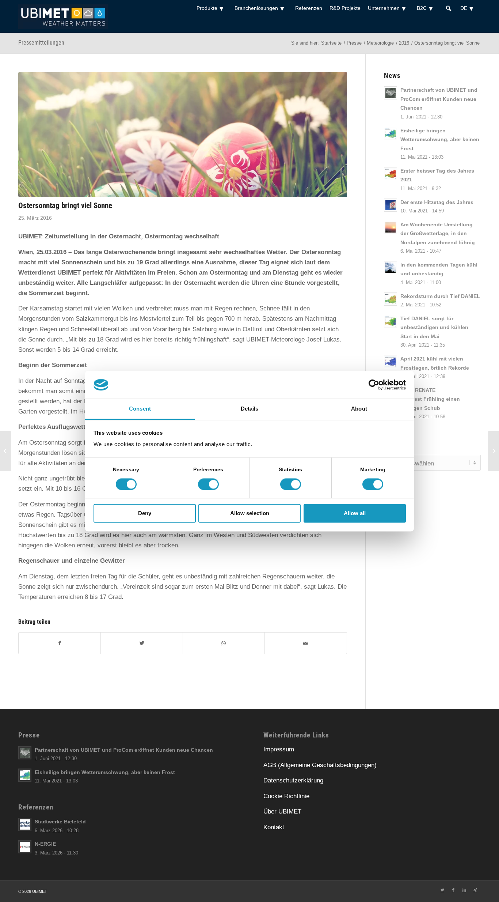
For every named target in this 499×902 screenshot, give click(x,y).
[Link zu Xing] (475, 889)
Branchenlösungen (256, 8)
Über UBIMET (282, 811)
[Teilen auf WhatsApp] (223, 643)
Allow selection (249, 513)
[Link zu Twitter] (442, 889)
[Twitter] (141, 643)
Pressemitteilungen (41, 42)
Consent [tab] (140, 409)
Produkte (207, 8)
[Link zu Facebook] (453, 889)
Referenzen (308, 8)
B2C (422, 8)
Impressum (278, 749)
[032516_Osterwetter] (182, 134)
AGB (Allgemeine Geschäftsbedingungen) (320, 765)
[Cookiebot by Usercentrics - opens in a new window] (374, 384)
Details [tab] (250, 409)
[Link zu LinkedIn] (464, 889)
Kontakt (273, 827)
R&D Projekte (345, 8)
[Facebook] (59, 643)
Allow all (355, 513)
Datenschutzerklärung (293, 780)
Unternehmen (384, 8)
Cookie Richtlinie (286, 796)
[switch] (208, 484)
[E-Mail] (305, 643)
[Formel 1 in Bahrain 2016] (493, 451)
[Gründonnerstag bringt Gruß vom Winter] (5, 451)
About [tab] (359, 409)
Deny (144, 513)
